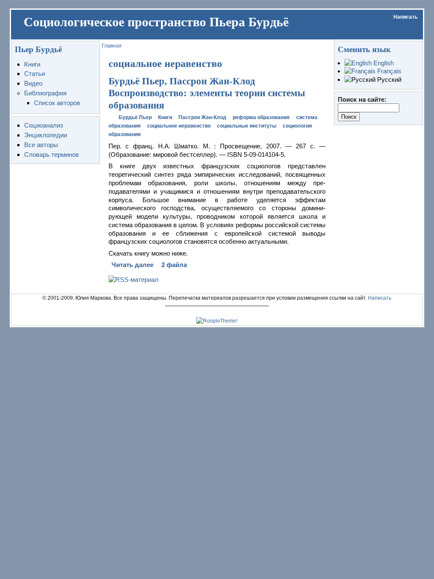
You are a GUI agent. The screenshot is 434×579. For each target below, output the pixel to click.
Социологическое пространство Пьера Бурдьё (156, 22)
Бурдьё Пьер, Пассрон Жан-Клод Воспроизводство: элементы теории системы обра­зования (206, 93)
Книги (32, 64)
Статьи (34, 73)
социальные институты (246, 126)
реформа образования (261, 117)
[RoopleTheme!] (216, 321)
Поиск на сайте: (362, 99)
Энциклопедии (45, 135)
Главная (112, 46)
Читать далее (132, 264)
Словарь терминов (51, 154)
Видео (33, 83)
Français (388, 71)
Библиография (45, 93)
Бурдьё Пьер (135, 117)
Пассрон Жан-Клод (202, 117)
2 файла (174, 264)
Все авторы (41, 144)
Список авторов (57, 102)
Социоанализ (43, 125)
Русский (388, 79)
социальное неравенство (179, 126)
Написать (405, 17)
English (383, 63)
